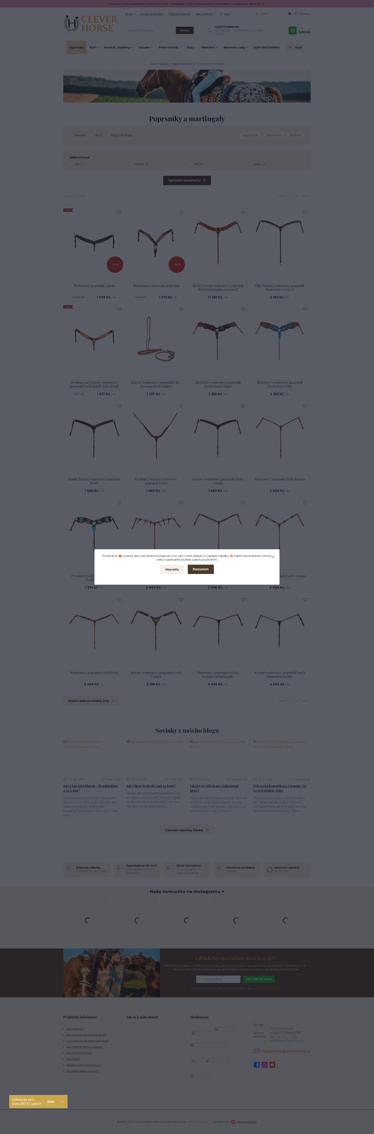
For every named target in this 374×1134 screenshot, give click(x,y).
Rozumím (201, 569)
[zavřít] (273, 556)
